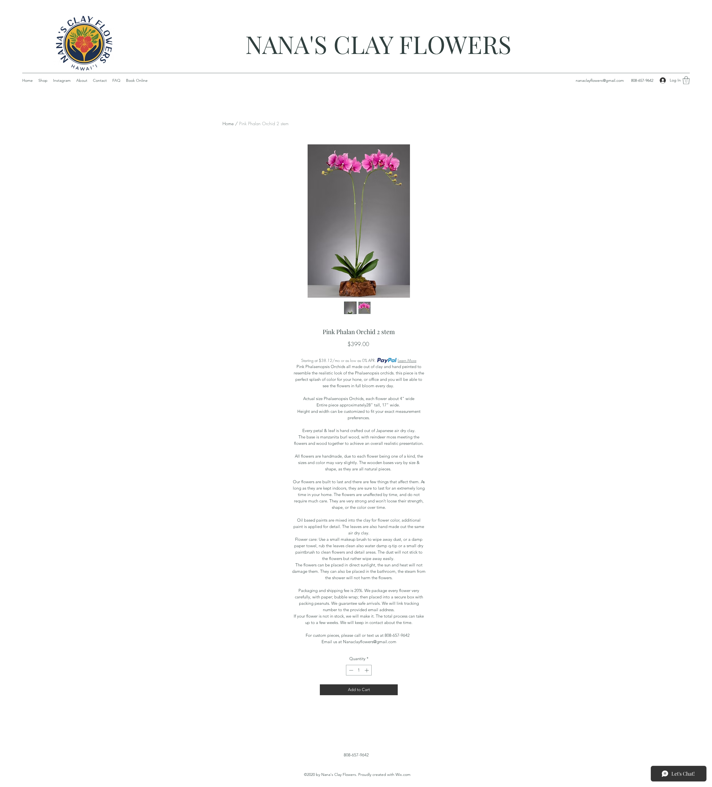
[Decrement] (350, 670)
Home (228, 123)
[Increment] (367, 670)
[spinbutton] (359, 670)
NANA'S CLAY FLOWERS (378, 44)
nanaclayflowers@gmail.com (600, 80)
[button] (686, 80)
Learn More (407, 360)
